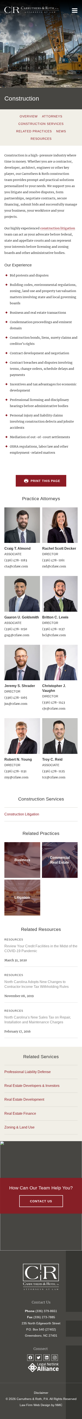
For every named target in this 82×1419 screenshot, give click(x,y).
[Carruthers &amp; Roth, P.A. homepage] (31, 10)
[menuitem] (41, 1393)
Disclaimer (41, 1392)
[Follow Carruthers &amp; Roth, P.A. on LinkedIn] (46, 1357)
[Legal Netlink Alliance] (41, 1371)
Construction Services (41, 124)
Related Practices (34, 131)
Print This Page (45, 481)
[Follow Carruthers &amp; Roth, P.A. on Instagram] (54, 1357)
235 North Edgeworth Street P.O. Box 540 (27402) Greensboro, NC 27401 (41, 1329)
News (61, 131)
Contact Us (41, 1201)
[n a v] (75, 10)
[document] (41, 314)
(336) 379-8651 (46, 1311)
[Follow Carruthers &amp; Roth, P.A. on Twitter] (38, 1357)
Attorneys (52, 116)
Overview (29, 116)
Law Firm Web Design (35, 1405)
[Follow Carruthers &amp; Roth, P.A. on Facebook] (30, 1357)
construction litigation (57, 228)
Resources (41, 138)
